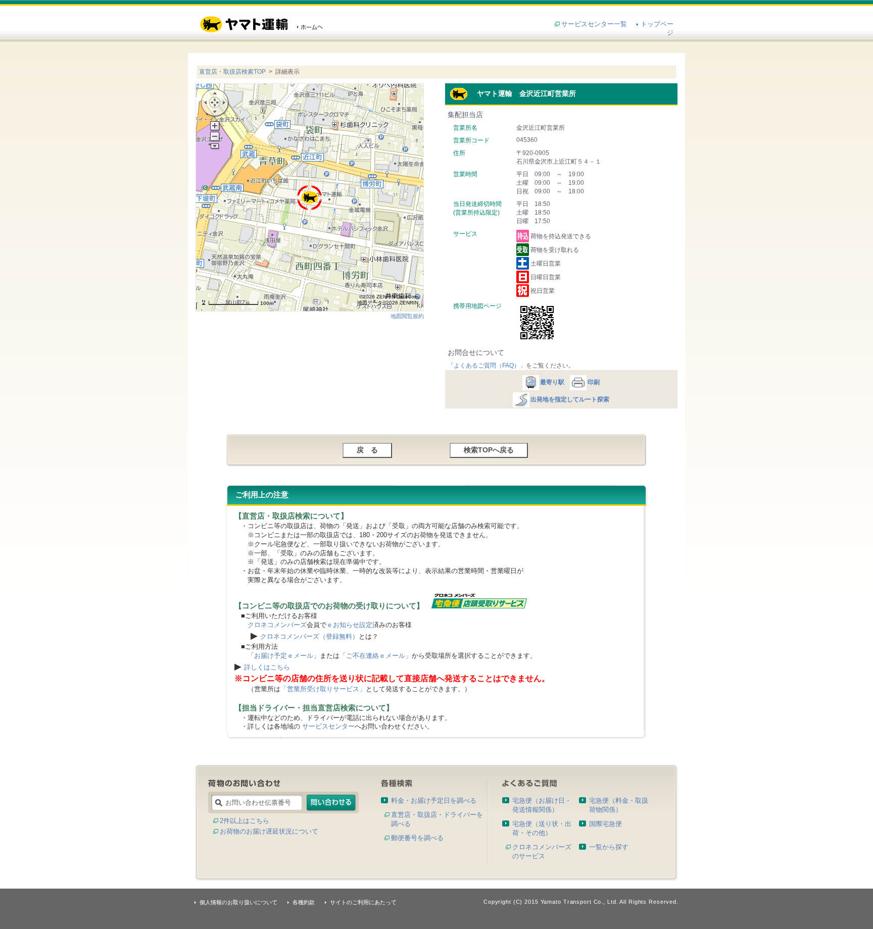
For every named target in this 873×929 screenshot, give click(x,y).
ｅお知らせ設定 (349, 625)
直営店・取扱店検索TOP (232, 71)
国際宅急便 (605, 824)
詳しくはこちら (267, 667)
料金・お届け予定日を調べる (433, 800)
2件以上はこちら (244, 820)
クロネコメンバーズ (277, 625)
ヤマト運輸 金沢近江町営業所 (522, 93)
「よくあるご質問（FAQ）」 (487, 365)
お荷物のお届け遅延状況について (269, 831)
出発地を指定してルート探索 (569, 399)
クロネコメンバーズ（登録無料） (309, 636)
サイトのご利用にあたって (363, 902)
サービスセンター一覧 (594, 24)
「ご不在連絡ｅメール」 (376, 655)
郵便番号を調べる (417, 838)
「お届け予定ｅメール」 (284, 655)
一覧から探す (608, 847)
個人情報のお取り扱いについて (238, 902)
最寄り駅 (552, 382)
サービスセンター (328, 726)
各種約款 (304, 902)
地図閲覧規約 (407, 316)
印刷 (594, 382)
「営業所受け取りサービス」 (323, 689)
